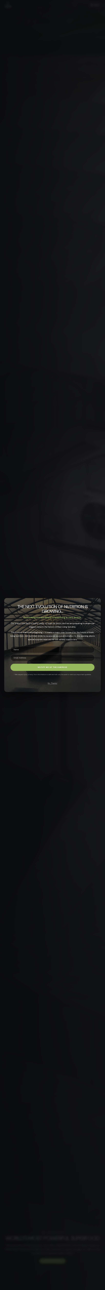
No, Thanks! (52, 683)
